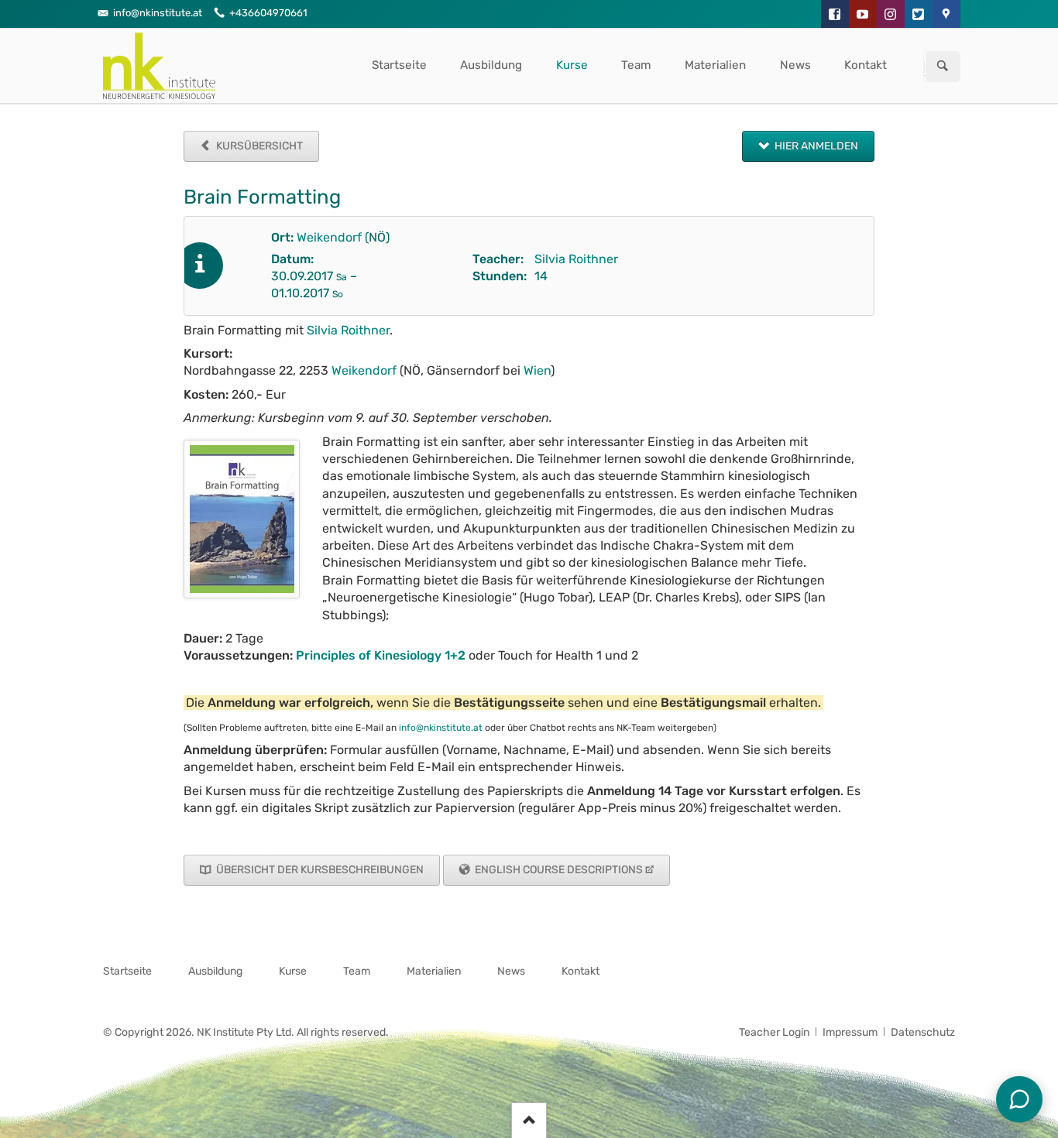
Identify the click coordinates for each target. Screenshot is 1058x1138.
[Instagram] (891, 14)
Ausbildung (491, 65)
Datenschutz (923, 1032)
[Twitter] (919, 14)
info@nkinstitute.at (441, 727)
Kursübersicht (258, 146)
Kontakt (865, 65)
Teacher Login (774, 1032)
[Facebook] (835, 14)
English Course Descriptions (557, 869)
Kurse (572, 65)
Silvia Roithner (576, 259)
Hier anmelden (815, 146)
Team (636, 65)
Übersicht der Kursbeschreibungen (319, 869)
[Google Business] (946, 14)
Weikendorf (329, 237)
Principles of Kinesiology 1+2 (380, 655)
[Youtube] (863, 14)
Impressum (850, 1032)
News (795, 65)
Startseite (399, 65)
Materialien (715, 65)
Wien (537, 370)
